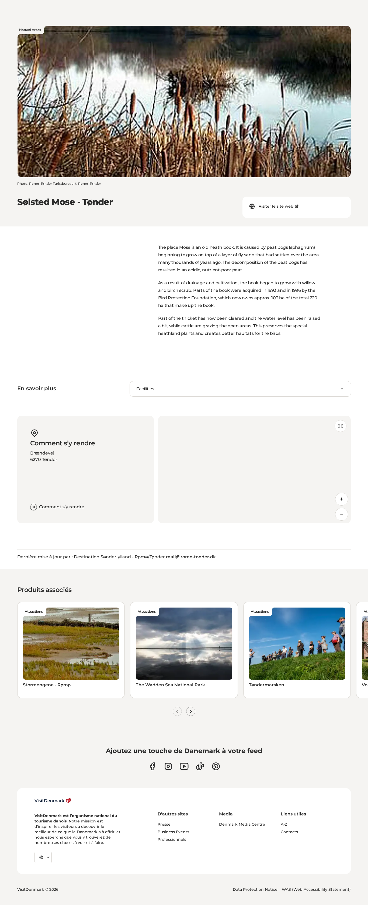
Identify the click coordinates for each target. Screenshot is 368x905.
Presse (164, 824)
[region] (254, 469)
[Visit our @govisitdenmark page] (200, 766)
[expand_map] (340, 426)
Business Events (173, 831)
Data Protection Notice (255, 889)
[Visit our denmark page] (152, 766)
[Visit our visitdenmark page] (184, 766)
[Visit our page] (168, 766)
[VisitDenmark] (52, 800)
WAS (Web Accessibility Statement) (316, 889)
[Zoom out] (341, 514)
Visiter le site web (276, 206)
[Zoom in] (341, 499)
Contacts (289, 831)
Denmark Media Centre (242, 824)
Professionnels (172, 839)
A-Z (284, 824)
